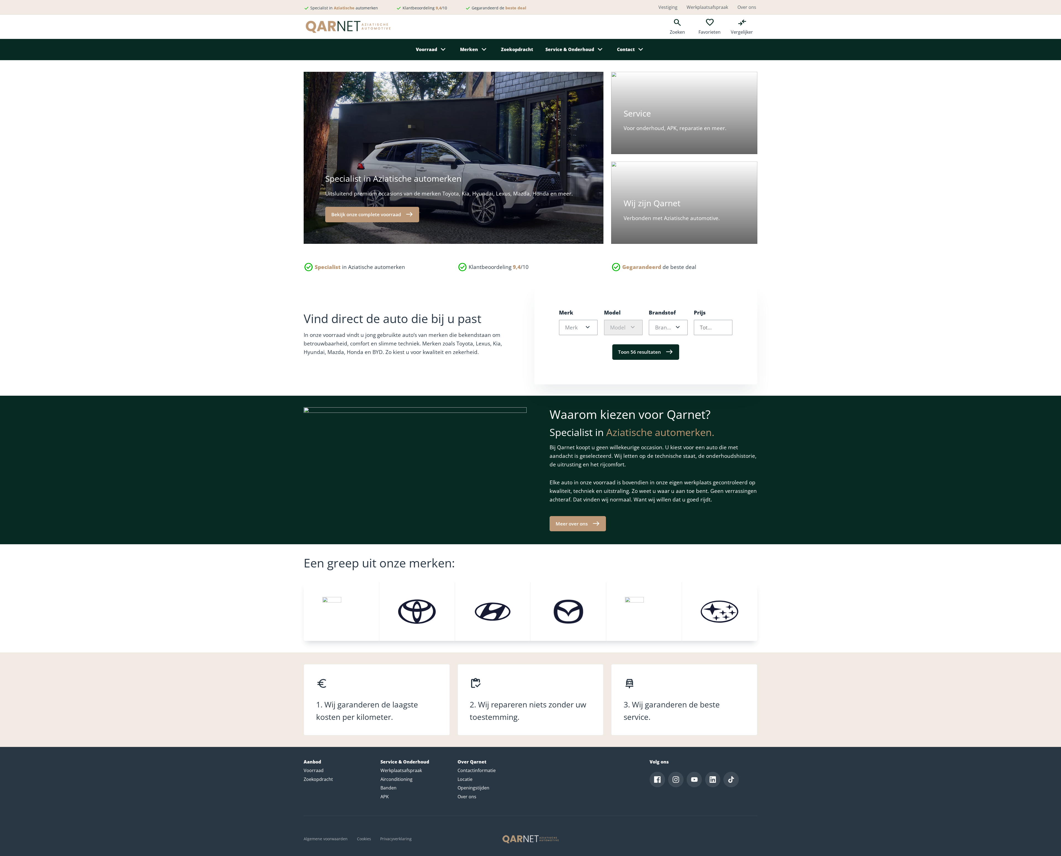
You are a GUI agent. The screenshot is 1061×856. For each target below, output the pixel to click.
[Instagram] (676, 779)
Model (612, 312)
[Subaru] (719, 611)
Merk (566, 312)
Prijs (700, 312)
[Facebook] (657, 779)
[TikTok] (731, 779)
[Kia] (341, 611)
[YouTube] (694, 779)
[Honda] (644, 611)
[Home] (530, 839)
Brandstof (662, 312)
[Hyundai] (492, 611)
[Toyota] (417, 611)
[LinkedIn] (713, 779)
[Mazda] (568, 611)
